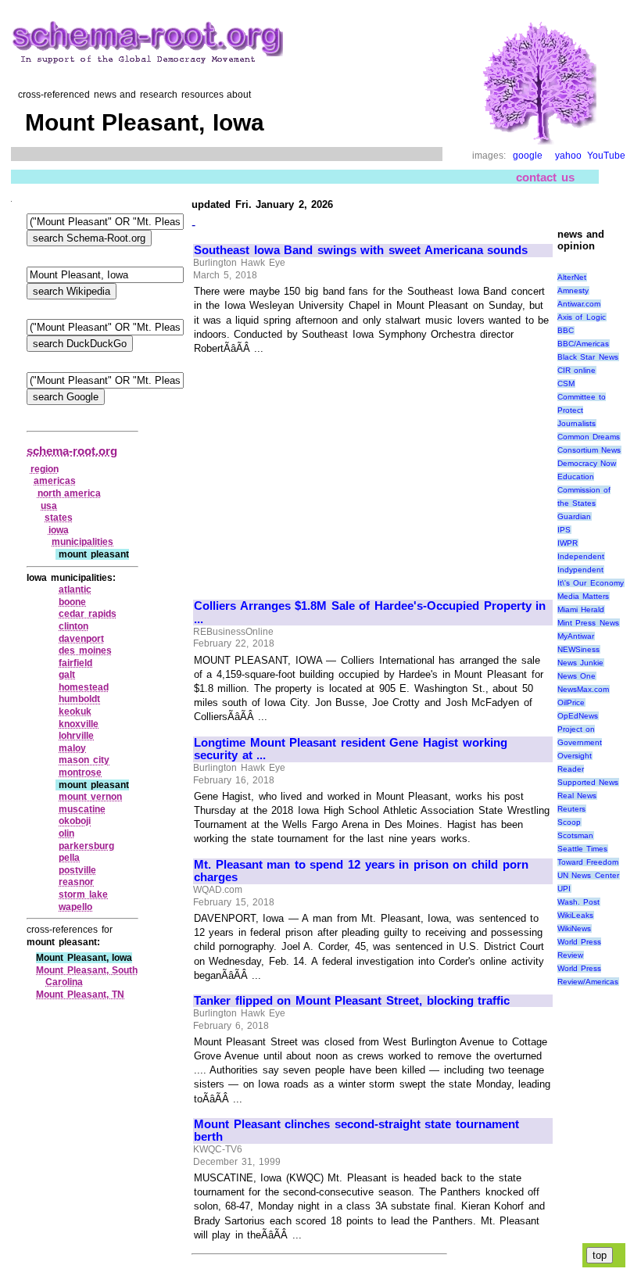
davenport (81, 638)
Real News (577, 795)
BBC (565, 330)
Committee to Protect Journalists (582, 410)
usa (49, 505)
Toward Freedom (588, 862)
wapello (75, 906)
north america (70, 493)
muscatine (82, 809)
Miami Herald (581, 609)
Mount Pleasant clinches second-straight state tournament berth (356, 1131)
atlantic (75, 589)
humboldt (79, 698)
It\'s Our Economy (590, 583)
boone (72, 602)
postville (77, 870)
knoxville (78, 724)
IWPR (567, 543)
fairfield (75, 663)
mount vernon (90, 796)
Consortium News (589, 450)
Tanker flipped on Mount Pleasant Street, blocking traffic (352, 1001)
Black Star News (587, 357)
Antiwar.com (578, 303)
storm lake (83, 894)
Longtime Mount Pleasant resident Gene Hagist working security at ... (350, 749)
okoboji (75, 820)
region (44, 469)
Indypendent (580, 569)
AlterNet (571, 277)
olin (66, 833)
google (528, 155)
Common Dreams (589, 436)
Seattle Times (582, 848)
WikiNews (574, 928)
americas (55, 480)
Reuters (571, 809)
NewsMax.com (583, 689)
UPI (564, 888)
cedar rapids (87, 613)
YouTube (606, 155)
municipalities (82, 541)
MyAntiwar (575, 636)
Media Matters (583, 596)
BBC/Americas (583, 343)
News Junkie (580, 662)
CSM (566, 383)
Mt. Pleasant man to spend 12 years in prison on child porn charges (361, 871)
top (600, 1255)
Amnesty (573, 290)
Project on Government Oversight (579, 742)
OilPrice (571, 702)
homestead (84, 687)
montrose (80, 772)
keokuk (75, 711)
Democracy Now (587, 463)
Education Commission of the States (584, 489)
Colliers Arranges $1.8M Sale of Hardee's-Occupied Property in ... (370, 612)
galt (67, 674)
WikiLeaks (575, 915)
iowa (58, 530)
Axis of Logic (581, 317)
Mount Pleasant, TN (80, 994)
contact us (545, 177)
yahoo (568, 155)
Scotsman (575, 835)
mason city (84, 759)
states (59, 517)
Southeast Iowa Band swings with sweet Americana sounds (361, 250)
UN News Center (588, 875)
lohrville (76, 735)
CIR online (576, 370)
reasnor (76, 881)
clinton (73, 626)
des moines (85, 650)
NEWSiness (578, 649)
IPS (564, 529)
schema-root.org (72, 450)
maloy (72, 748)
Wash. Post (578, 902)
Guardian (574, 516)
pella (69, 857)
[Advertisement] (325, 470)
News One (576, 676)
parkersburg (86, 845)
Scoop (569, 822)
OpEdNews (577, 715)
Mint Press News (588, 622)
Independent (580, 556)
